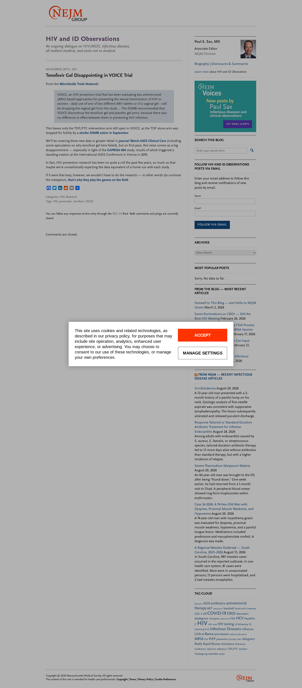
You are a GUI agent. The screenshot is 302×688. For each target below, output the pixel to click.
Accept (202, 335)
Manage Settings (202, 353)
